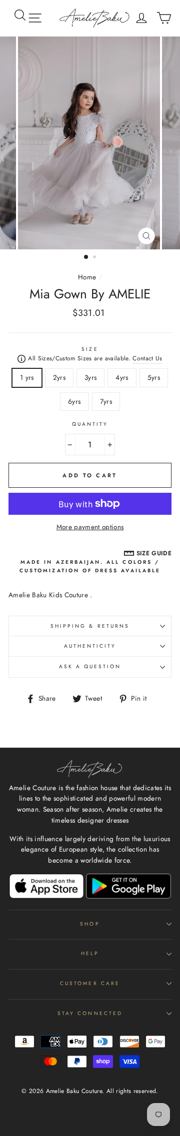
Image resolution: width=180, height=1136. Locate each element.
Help (90, 953)
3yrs (90, 377)
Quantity (90, 424)
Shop (90, 924)
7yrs (106, 401)
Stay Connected (90, 1013)
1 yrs (27, 377)
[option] (90, 142)
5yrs (154, 377)
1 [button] (86, 257)
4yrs (122, 377)
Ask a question (90, 666)
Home (87, 277)
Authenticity (90, 646)
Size (90, 349)
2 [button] (95, 257)
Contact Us (147, 358)
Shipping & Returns (90, 626)
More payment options (90, 527)
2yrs (59, 377)
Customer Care (90, 983)
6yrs (74, 401)
